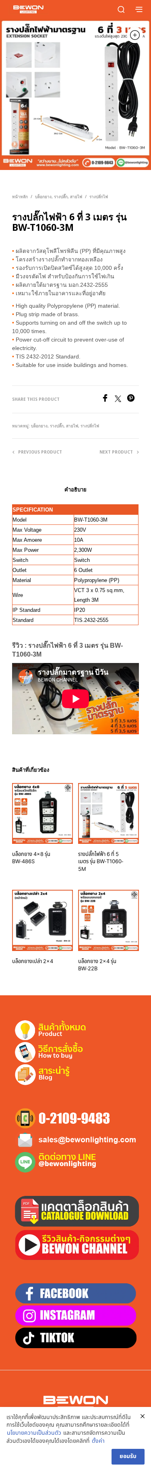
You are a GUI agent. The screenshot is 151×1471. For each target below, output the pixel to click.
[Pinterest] (133, 400)
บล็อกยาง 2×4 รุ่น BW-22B (97, 965)
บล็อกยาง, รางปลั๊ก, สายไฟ (58, 196)
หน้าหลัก (20, 196)
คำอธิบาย (75, 489)
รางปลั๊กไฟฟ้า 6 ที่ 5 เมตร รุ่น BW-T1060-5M (100, 862)
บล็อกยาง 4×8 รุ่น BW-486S (31, 858)
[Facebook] (108, 400)
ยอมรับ (128, 1456)
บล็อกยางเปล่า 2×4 (32, 961)
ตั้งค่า (98, 1441)
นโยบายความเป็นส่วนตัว (34, 1433)
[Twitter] (121, 400)
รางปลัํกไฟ (98, 196)
